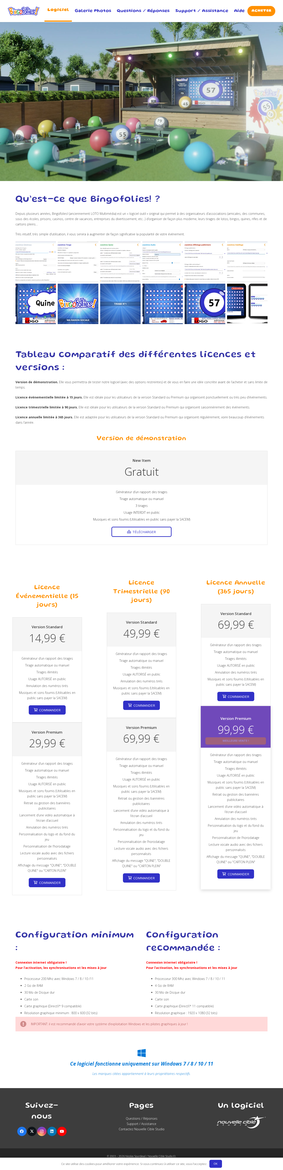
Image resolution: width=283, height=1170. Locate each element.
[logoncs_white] (241, 1122)
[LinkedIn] (52, 1131)
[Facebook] (22, 1131)
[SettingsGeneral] (35, 262)
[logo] (24, 11)
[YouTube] (62, 1131)
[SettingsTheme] (247, 262)
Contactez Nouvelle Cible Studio (141, 1129)
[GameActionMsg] (35, 304)
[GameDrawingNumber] (120, 304)
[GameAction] (205, 304)
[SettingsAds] (205, 262)
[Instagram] (41, 1131)
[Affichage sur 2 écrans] (247, 304)
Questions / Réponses (141, 1118)
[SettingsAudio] (162, 262)
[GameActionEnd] (162, 304)
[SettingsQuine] (120, 262)
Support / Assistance (141, 1124)
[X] (31, 1131)
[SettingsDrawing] (78, 262)
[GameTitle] (78, 304)
